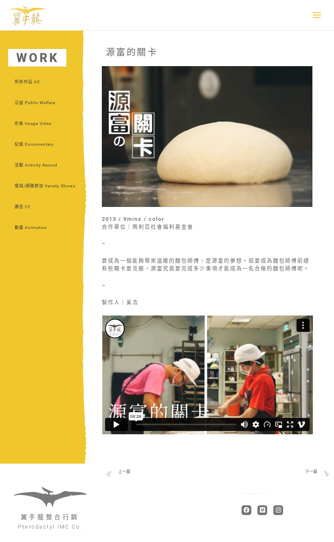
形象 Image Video (33, 123)
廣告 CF (23, 206)
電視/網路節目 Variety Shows (45, 186)
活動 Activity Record (36, 165)
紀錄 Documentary (34, 144)
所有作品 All (27, 82)
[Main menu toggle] (317, 15)
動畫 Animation (31, 227)
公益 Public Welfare (35, 102)
